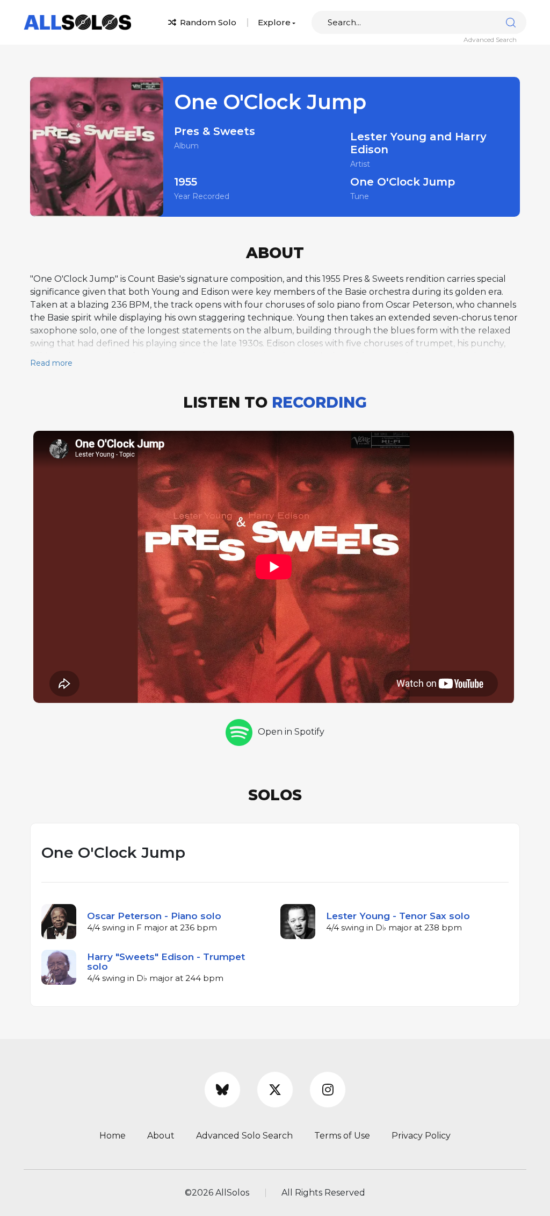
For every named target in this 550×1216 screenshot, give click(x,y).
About (161, 1135)
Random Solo (207, 22)
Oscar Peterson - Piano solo (154, 916)
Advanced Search (490, 39)
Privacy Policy (421, 1135)
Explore (274, 22)
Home (112, 1135)
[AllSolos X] (275, 1089)
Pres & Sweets (214, 131)
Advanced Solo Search (244, 1135)
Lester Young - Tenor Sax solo (398, 916)
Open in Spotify (291, 732)
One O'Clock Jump (402, 181)
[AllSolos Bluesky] (222, 1089)
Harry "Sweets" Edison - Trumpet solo (166, 961)
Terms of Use (342, 1135)
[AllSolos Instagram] (327, 1089)
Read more (51, 363)
